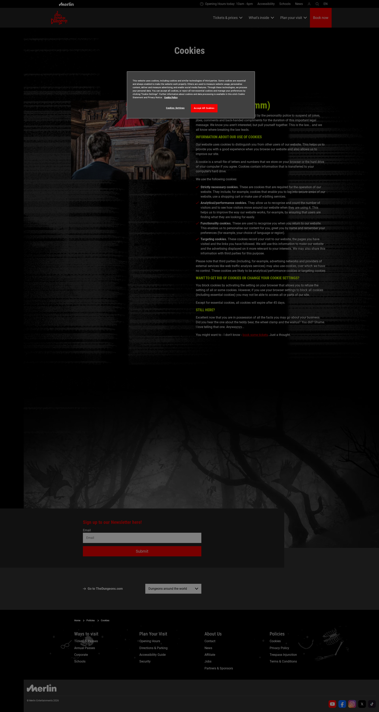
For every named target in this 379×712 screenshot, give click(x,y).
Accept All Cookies (204, 108)
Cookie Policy (171, 97)
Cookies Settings (175, 108)
